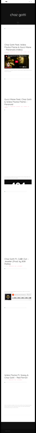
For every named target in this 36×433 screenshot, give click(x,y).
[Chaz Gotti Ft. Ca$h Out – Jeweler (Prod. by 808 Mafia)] (15, 223)
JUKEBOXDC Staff (12, 106)
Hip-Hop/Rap (18, 106)
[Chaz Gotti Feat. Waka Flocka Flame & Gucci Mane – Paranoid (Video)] (18, 34)
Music (22, 106)
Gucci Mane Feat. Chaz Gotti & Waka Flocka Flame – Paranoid (17, 102)
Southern (25, 106)
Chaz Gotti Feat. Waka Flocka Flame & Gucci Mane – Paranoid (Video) (17, 47)
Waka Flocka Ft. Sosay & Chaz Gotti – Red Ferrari (16, 376)
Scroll (18, 22)
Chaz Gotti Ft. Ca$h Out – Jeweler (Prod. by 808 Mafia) (16, 261)
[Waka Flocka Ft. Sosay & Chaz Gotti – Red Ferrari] (15, 339)
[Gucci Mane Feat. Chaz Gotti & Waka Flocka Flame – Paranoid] (18, 87)
